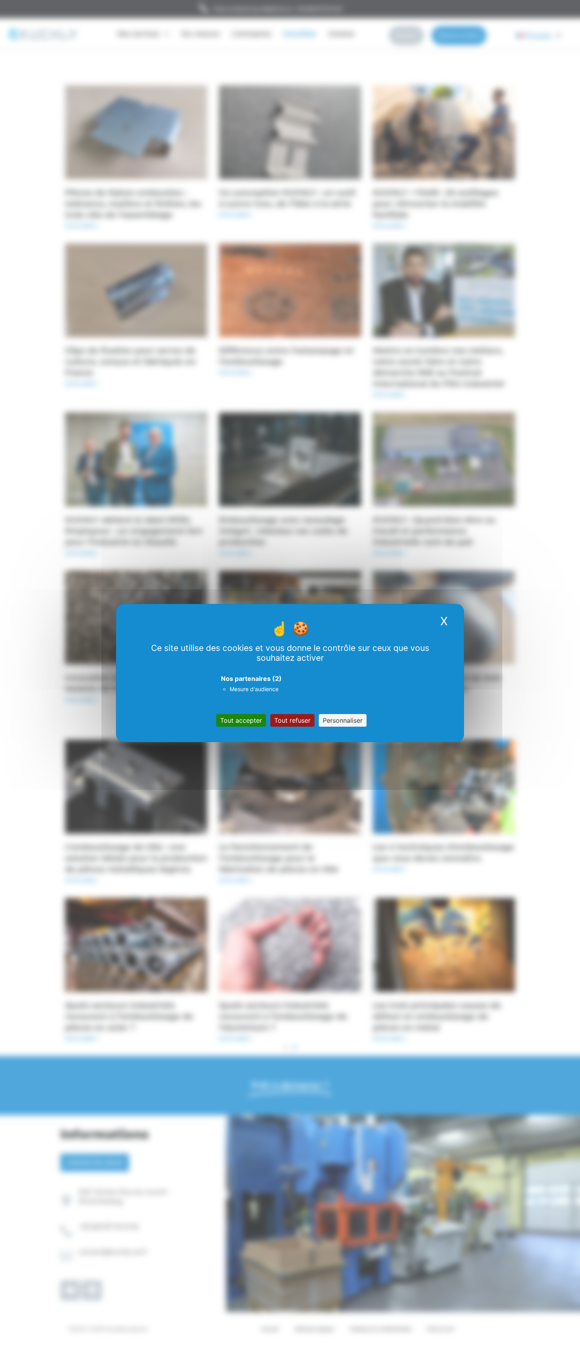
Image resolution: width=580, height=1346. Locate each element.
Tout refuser (292, 720)
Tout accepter (241, 720)
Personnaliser (343, 720)
